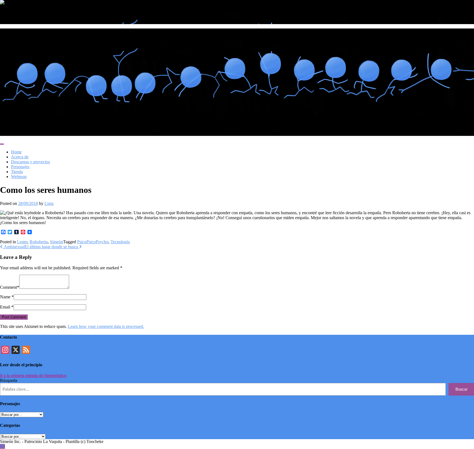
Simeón (56, 241)
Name (5, 296)
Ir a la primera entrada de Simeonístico (33, 375)
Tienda (17, 171)
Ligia (48, 203)
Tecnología (120, 241)
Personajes (20, 166)
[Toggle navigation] (2, 144)
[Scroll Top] (2, 446)
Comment (8, 287)
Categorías (10, 425)
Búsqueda (8, 380)
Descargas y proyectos (30, 161)
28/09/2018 (28, 203)
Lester (22, 241)
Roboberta (39, 241)
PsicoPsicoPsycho (92, 241)
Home (16, 152)
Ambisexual (14, 246)
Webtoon (19, 176)
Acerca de (20, 157)
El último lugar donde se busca (52, 246)
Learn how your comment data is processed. (106, 326)
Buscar (461, 389)
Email (5, 307)
